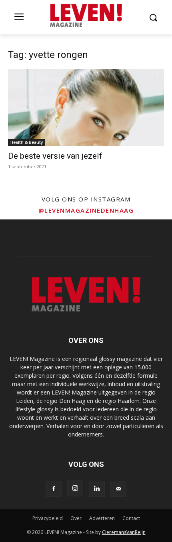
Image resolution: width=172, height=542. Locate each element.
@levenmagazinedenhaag (86, 210)
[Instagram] (75, 488)
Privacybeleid (47, 518)
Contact (131, 518)
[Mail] (118, 489)
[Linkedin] (97, 489)
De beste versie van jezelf (55, 156)
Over (76, 518)
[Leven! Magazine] (86, 16)
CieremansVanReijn (124, 532)
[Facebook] (54, 489)
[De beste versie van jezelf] (86, 107)
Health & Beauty (26, 142)
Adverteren (102, 518)
